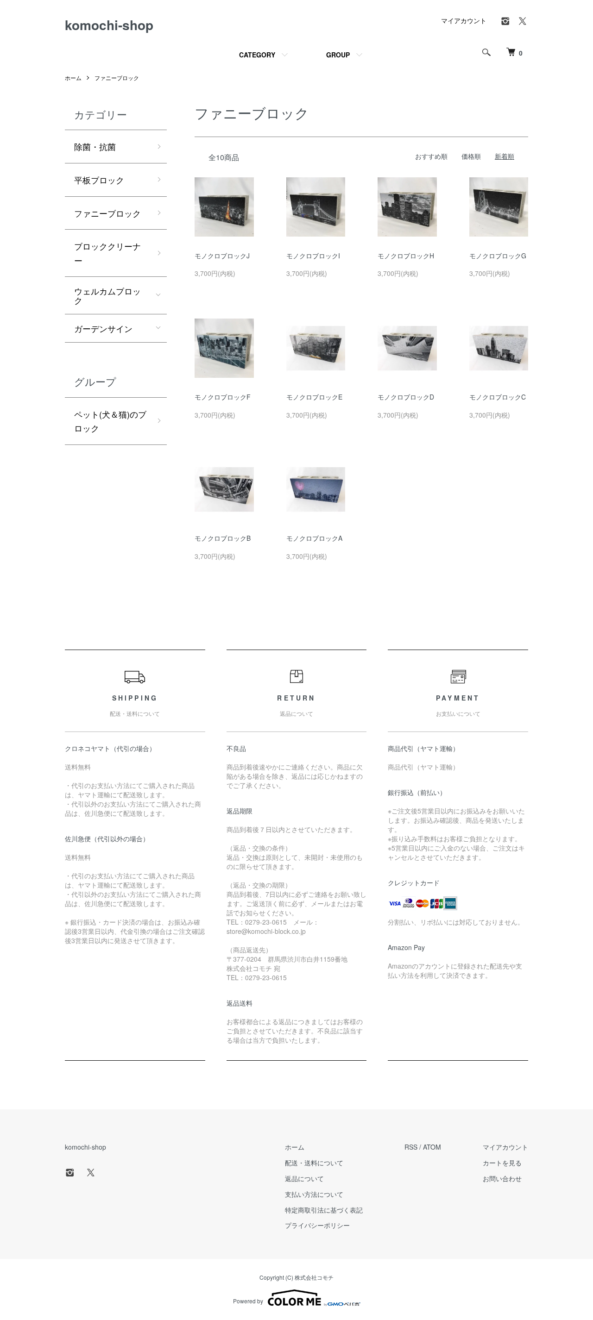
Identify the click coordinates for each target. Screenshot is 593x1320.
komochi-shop (109, 24)
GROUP (338, 54)
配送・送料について (314, 1162)
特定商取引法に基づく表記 (324, 1209)
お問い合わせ (502, 1178)
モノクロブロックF (223, 396)
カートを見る (502, 1162)
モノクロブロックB (223, 538)
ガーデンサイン (103, 328)
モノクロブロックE (314, 396)
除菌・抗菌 (95, 146)
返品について (304, 1178)
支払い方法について (314, 1194)
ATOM (432, 1146)
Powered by (248, 1301)
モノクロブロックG (497, 255)
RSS (410, 1146)
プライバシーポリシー (317, 1225)
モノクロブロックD (406, 396)
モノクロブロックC (497, 396)
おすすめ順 (431, 156)
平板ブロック (99, 180)
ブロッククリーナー (107, 253)
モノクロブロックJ (222, 255)
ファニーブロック (117, 77)
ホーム (73, 77)
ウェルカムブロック (107, 295)
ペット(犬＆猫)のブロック (110, 421)
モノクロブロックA (314, 538)
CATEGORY (257, 54)
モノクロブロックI (313, 255)
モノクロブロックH (406, 255)
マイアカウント (463, 20)
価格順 (471, 156)
